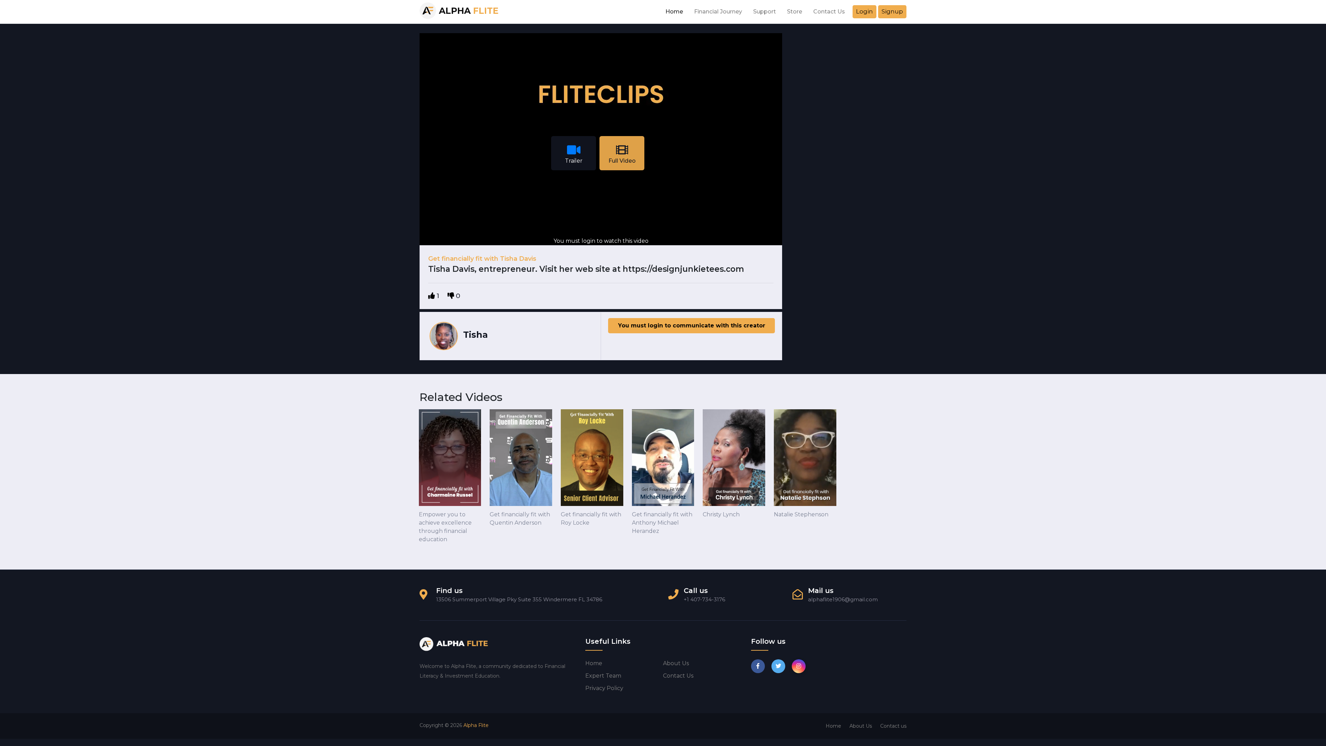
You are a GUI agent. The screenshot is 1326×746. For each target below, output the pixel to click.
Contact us (678, 675)
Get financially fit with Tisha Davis (482, 258)
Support (764, 11)
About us (676, 663)
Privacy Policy (604, 688)
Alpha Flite (476, 725)
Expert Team (603, 675)
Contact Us (829, 11)
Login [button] (864, 11)
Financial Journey (718, 11)
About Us (860, 726)
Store (794, 11)
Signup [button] (892, 11)
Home (674, 11)
